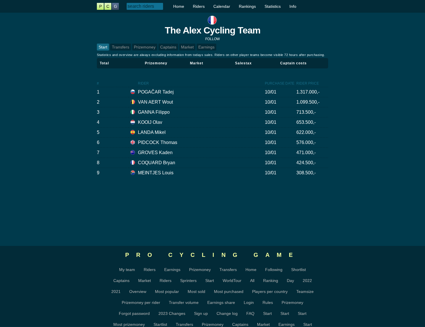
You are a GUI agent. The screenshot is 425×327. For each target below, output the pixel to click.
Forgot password (134, 313)
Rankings (247, 6)
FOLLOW (212, 39)
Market (187, 47)
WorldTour (232, 280)
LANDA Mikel (152, 132)
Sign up (201, 313)
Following (273, 269)
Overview (137, 291)
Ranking (270, 280)
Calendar (221, 6)
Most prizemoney (129, 324)
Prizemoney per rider (141, 302)
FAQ (250, 313)
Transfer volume (184, 302)
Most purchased (228, 291)
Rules (268, 302)
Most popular (167, 291)
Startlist (160, 324)
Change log (227, 313)
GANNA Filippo (154, 112)
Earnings (206, 47)
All (252, 280)
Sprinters (188, 280)
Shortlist (298, 269)
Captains (168, 47)
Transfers (120, 47)
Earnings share (221, 302)
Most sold (196, 291)
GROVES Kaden (155, 152)
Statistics (273, 6)
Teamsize (305, 291)
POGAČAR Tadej (156, 91)
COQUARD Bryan (156, 162)
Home (178, 6)
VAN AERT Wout (155, 102)
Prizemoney (145, 47)
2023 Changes (171, 313)
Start (103, 47)
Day (290, 280)
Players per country (270, 291)
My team (127, 269)
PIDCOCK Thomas (157, 142)
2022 (307, 280)
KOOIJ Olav (150, 122)
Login (249, 302)
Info (292, 6)
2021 (116, 291)
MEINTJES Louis (155, 172)
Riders (199, 6)
